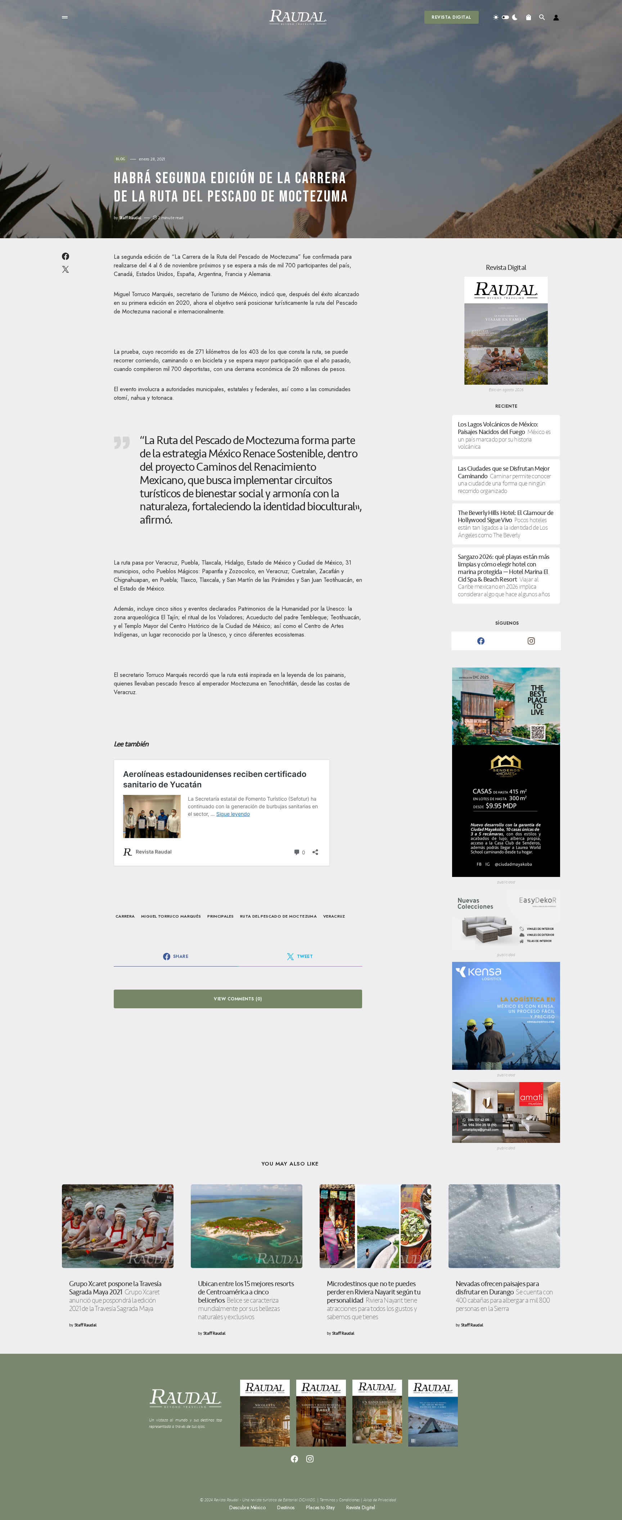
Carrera (125, 916)
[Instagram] (531, 641)
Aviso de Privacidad (379, 1500)
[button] (65, 17)
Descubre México (247, 1507)
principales (220, 916)
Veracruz (334, 916)
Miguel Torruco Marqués (171, 916)
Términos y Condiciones (340, 1500)
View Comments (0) (238, 999)
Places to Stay (320, 1507)
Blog (120, 159)
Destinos (285, 1507)
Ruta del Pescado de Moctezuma (278, 916)
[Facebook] (481, 641)
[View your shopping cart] (528, 17)
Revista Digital (451, 17)
